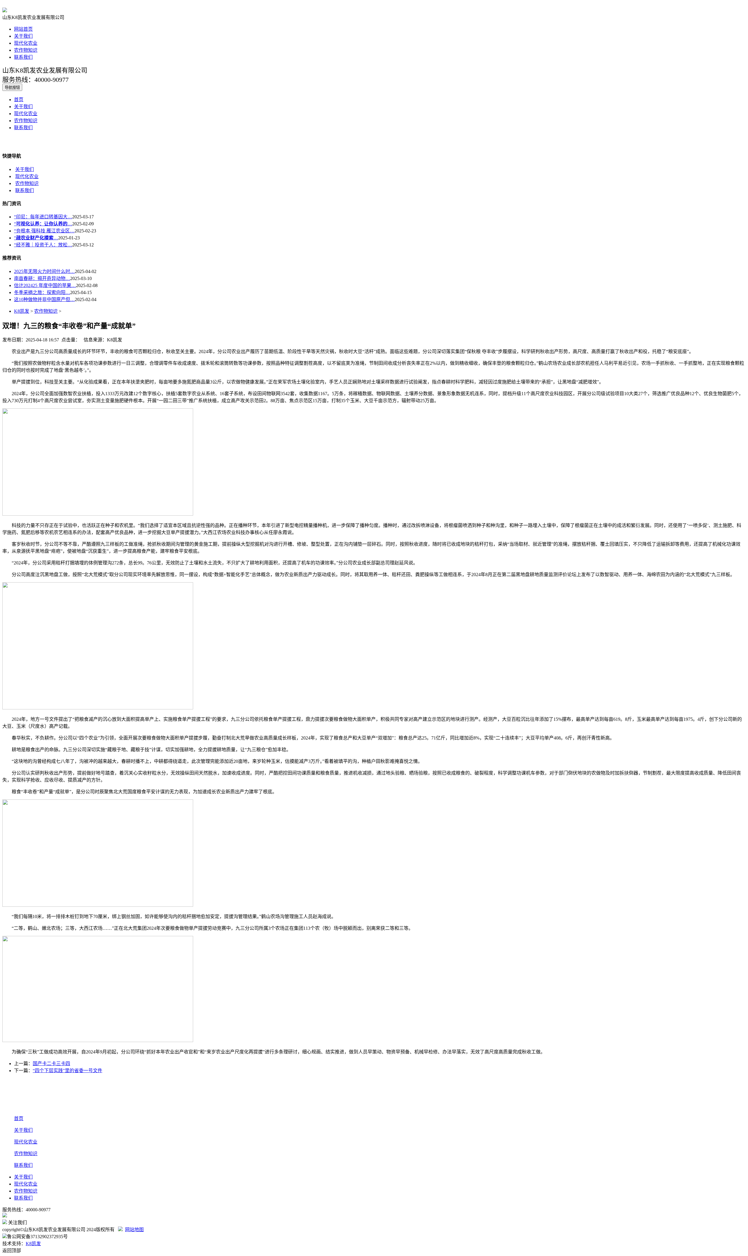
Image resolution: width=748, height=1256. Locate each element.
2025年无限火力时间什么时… (44, 271)
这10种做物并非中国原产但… (44, 299)
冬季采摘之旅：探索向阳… (42, 292)
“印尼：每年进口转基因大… (43, 216)
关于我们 (23, 36)
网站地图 (134, 1229)
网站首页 (23, 29)
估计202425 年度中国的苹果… (45, 285)
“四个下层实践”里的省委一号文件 (67, 1070)
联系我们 (23, 57)
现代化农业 (25, 43)
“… (43, 223)
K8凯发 (21, 311)
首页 (18, 99)
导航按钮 (12, 87)
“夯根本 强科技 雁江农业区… (44, 230)
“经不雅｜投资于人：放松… (43, 244)
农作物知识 (25, 50)
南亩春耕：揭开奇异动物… (42, 278)
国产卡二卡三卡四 (51, 1063)
